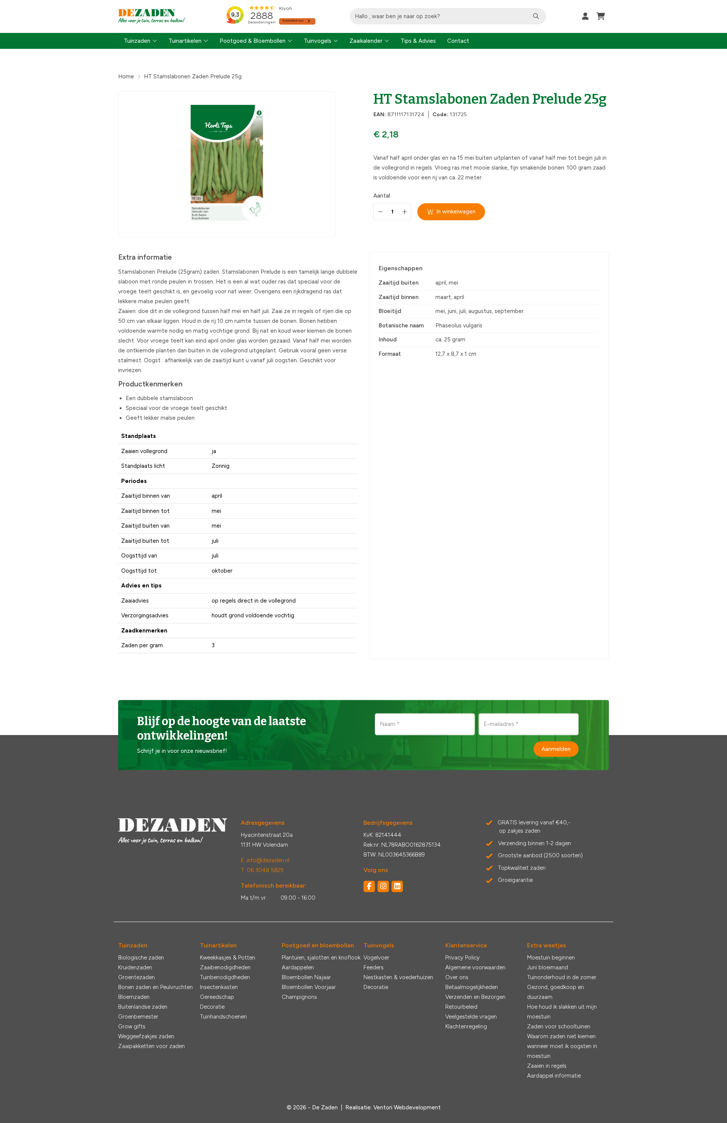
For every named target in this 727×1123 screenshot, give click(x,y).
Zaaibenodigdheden (225, 967)
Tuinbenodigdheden (225, 977)
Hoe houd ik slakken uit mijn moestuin (562, 1011)
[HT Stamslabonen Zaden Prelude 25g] (226, 164)
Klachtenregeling (466, 1026)
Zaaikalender (365, 40)
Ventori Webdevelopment (407, 1107)
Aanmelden (556, 748)
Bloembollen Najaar (306, 977)
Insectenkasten (219, 987)
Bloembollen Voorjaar (309, 987)
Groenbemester (138, 1016)
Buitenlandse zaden (142, 1006)
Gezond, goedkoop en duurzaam (555, 992)
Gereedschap (217, 997)
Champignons (299, 997)
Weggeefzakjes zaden (146, 1036)
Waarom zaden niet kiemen (561, 1036)
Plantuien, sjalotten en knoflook (321, 957)
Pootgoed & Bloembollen (252, 40)
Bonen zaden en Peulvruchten (155, 987)
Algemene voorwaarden (475, 967)
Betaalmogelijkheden (471, 987)
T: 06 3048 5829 (262, 870)
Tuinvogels (317, 40)
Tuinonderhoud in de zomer (561, 977)
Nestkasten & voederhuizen (398, 977)
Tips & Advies (418, 40)
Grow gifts (131, 1026)
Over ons (456, 977)
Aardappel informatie (554, 1075)
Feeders (374, 967)
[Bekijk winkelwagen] (601, 16)
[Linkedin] (397, 886)
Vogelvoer (376, 957)
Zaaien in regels (546, 1065)
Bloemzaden (134, 997)
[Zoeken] (535, 16)
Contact (458, 40)
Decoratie (212, 1006)
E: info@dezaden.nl (265, 860)
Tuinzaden (137, 40)
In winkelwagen (456, 211)
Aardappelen (298, 967)
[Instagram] (383, 886)
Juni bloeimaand (547, 967)
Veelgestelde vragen (471, 1016)
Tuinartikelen (184, 40)
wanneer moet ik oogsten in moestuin (562, 1051)
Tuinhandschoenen (223, 1016)
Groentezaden (136, 977)
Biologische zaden (141, 957)
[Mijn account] (585, 16)
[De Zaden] (151, 16)
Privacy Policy (462, 957)
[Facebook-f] (369, 886)
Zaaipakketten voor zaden (151, 1046)
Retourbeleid (461, 1006)
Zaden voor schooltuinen (558, 1026)
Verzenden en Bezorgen (475, 997)
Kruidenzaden (135, 967)
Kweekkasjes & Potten (227, 957)
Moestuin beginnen (551, 957)
